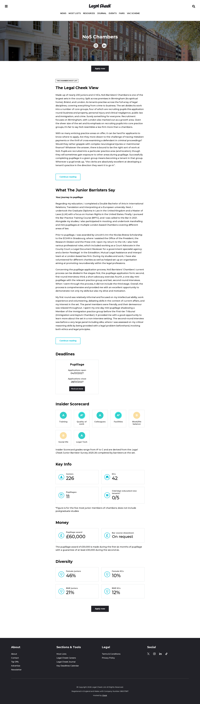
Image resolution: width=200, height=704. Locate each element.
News (63, 13)
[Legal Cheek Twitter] (148, 654)
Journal (101, 13)
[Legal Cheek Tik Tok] (166, 654)
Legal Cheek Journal (65, 662)
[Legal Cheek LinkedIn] (104, 45)
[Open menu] (6, 6)
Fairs (122, 13)
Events (113, 13)
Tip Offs (15, 662)
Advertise (15, 666)
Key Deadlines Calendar (67, 666)
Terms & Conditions (111, 654)
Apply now (100, 68)
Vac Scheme (133, 13)
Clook (104, 695)
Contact (15, 658)
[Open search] (193, 6)
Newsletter (16, 670)
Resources (89, 13)
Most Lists (75, 13)
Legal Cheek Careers (66, 658)
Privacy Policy (108, 658)
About (14, 654)
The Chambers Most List (67, 81)
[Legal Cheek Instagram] (96, 45)
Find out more (77, 389)
